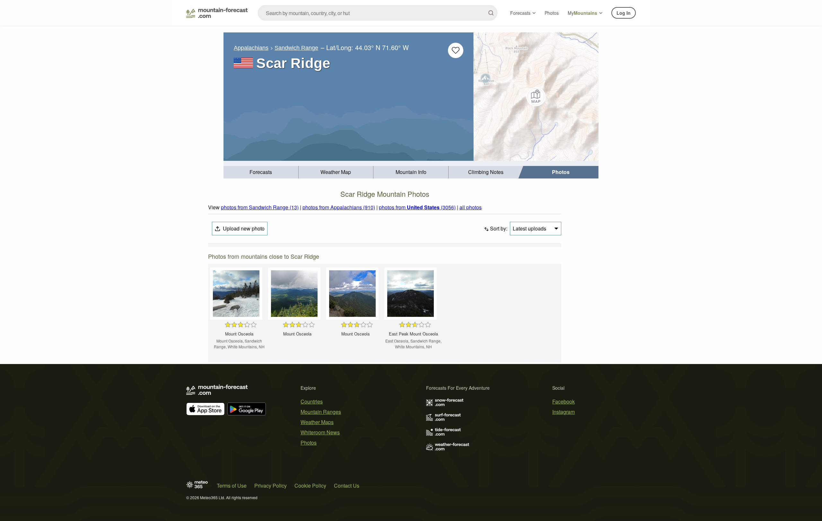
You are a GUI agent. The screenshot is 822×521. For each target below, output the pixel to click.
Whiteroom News (320, 432)
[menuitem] (261, 172)
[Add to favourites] (455, 50)
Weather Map (335, 172)
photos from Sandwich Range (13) (260, 207)
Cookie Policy (310, 485)
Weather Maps (317, 422)
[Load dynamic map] (536, 96)
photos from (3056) (417, 207)
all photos (470, 207)
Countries (312, 401)
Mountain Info (411, 172)
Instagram (563, 411)
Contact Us (346, 485)
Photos (552, 13)
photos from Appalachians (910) (338, 207)
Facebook (563, 401)
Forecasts (520, 13)
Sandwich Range (296, 48)
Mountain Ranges (321, 411)
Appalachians (251, 48)
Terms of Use (232, 485)
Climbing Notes (485, 172)
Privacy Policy (270, 485)
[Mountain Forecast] (217, 13)
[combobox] (377, 13)
